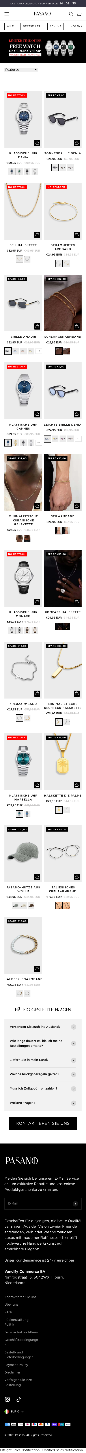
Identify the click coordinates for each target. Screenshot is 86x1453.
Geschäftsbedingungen (21, 1342)
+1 (78, 438)
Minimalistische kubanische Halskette (23, 520)
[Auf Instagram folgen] (7, 1399)
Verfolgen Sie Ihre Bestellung (18, 1382)
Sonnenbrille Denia (62, 153)
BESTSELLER (32, 26)
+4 (38, 442)
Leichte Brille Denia (63, 424)
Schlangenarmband (62, 336)
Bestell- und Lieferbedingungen (19, 1355)
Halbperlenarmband (23, 979)
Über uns (11, 1304)
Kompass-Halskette (63, 612)
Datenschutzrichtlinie (21, 1332)
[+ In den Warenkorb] (37, 143)
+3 (38, 351)
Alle (10, 26)
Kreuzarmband (23, 704)
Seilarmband (63, 516)
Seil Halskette (23, 245)
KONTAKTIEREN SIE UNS (43, 1124)
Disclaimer (12, 1372)
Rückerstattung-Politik (17, 1322)
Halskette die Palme (63, 795)
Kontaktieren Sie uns (20, 1297)
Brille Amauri (23, 336)
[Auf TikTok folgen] (19, 1399)
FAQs (8, 1312)
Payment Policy (16, 1365)
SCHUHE (55, 26)
